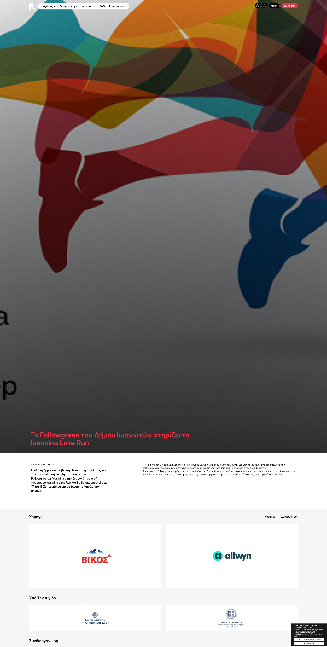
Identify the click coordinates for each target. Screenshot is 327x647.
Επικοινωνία (116, 6)
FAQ (102, 6)
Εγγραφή (289, 5)
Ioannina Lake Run (32, 6)
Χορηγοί (270, 516)
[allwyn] (232, 556)
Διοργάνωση (67, 6)
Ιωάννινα (87, 6)
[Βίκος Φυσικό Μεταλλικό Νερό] (95, 556)
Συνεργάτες (289, 516)
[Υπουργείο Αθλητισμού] (232, 618)
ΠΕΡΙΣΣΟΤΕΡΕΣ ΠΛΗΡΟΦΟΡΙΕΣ (309, 639)
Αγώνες (48, 6)
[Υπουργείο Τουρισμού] (95, 618)
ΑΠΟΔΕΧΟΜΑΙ (309, 643)
